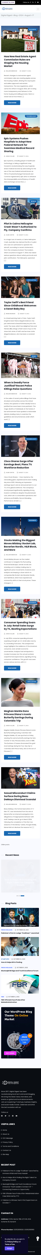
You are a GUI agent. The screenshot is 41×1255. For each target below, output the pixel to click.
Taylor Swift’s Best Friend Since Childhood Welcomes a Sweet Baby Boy (20, 305)
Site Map (5, 1154)
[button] (17, 895)
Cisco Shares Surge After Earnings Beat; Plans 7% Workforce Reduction (18, 464)
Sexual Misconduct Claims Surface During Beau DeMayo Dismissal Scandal (20, 796)
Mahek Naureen (10, 313)
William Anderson (11, 71)
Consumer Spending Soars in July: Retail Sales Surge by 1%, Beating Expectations (20, 625)
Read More (12, 103)
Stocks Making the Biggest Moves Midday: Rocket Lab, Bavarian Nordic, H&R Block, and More (20, 545)
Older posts (5, 845)
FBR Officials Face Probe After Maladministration (13, 1001)
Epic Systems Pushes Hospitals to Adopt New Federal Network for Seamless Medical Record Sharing (19, 145)
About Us (5, 1134)
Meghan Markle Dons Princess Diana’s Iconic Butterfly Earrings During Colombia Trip (18, 716)
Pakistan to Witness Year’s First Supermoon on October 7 (19, 1201)
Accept (9, 1248)
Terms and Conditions (10, 1146)
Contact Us (6, 1150)
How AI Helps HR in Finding (11, 962)
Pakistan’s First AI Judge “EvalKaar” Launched (20, 933)
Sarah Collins (10, 156)
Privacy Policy (12, 1241)
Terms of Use (10, 1244)
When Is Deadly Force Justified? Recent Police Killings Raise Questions (18, 385)
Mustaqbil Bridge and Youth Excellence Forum (19, 971)
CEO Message (7, 1138)
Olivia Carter (10, 235)
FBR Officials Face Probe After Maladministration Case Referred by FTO (20, 1194)
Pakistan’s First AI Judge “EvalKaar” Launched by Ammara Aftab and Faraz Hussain (20, 1172)
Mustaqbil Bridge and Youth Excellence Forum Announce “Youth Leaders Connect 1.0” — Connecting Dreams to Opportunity (19, 1186)
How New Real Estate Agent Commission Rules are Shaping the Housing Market (20, 61)
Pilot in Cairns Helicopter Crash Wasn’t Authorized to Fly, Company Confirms (20, 227)
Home (4, 1130)
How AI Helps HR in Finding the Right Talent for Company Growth (19, 1178)
